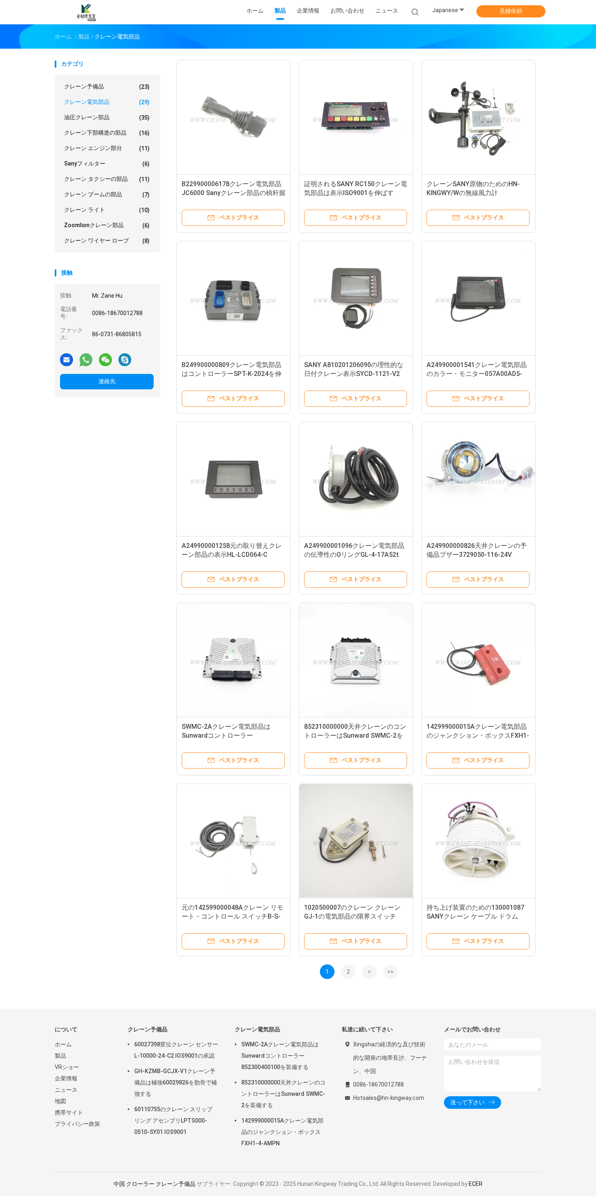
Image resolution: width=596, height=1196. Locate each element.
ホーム (63, 1044)
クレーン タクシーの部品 (107, 179)
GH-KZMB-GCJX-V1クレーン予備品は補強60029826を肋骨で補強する (175, 1082)
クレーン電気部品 (107, 102)
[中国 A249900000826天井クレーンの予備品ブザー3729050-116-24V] (478, 479)
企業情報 (66, 1078)
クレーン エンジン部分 (107, 148)
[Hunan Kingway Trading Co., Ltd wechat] (105, 359)
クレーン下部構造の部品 (107, 132)
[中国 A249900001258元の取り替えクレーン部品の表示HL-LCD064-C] (233, 479)
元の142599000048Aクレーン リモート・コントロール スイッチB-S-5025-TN (232, 916)
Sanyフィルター (107, 163)
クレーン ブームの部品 (107, 194)
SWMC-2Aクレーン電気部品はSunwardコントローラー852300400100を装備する (226, 735)
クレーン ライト (107, 209)
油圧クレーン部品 (107, 117)
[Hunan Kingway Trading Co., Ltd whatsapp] (85, 359)
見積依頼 (511, 11)
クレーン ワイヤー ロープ (107, 240)
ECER (475, 1184)
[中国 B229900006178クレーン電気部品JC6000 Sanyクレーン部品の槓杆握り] (233, 117)
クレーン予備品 (107, 86)
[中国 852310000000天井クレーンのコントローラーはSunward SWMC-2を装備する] (356, 660)
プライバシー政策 (77, 1124)
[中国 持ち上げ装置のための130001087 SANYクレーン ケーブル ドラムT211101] (478, 841)
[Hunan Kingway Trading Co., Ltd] (86, 12)
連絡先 (107, 381)
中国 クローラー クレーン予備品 (154, 1184)
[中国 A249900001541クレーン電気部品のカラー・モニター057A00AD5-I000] (478, 298)
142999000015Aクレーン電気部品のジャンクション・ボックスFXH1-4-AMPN (478, 735)
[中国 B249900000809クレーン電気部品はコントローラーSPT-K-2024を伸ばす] (233, 298)
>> (390, 971)
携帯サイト (69, 1112)
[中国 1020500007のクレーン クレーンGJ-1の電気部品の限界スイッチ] (356, 841)
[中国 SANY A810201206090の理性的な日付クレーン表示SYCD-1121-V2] (356, 298)
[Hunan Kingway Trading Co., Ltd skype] (124, 359)
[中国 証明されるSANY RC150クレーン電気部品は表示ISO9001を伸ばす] (356, 117)
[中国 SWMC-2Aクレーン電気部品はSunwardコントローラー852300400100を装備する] (233, 660)
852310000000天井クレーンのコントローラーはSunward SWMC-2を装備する (355, 735)
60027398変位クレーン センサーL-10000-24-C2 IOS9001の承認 (176, 1050)
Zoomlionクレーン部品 (107, 225)
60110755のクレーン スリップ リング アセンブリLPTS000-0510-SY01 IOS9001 (173, 1120)
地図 (60, 1101)
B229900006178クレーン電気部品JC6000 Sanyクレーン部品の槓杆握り (233, 193)
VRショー (67, 1067)
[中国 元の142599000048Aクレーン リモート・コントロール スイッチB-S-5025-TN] (233, 841)
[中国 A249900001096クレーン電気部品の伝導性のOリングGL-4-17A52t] (356, 479)
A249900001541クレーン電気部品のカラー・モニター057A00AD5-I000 (477, 373)
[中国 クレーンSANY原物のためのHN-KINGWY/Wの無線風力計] (478, 117)
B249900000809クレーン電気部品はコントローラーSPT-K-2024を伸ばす (231, 373)
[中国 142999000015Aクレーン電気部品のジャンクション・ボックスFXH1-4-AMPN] (478, 660)
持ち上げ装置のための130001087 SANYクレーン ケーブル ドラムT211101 (475, 916)
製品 (60, 1055)
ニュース (66, 1089)
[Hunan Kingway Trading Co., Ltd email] (66, 359)
